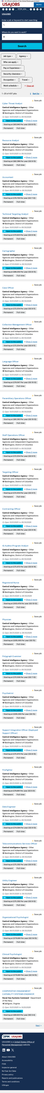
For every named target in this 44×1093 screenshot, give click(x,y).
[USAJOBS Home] (12, 4)
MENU (39, 5)
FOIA (4, 1064)
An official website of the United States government (22, 1)
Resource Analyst (10, 140)
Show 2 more (31, 121)
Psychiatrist (7, 693)
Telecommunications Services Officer (19, 843)
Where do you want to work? (14, 32)
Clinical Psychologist (12, 954)
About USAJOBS (8, 1057)
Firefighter (7, 770)
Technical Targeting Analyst (15, 214)
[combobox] (22, 25)
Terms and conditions (11, 1082)
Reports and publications (12, 1078)
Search (22, 46)
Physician (6, 619)
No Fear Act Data (9, 1071)
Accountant (7, 177)
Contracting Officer (11, 509)
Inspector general (9, 1067)
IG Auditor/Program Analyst (15, 546)
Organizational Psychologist (15, 917)
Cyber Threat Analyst (12, 103)
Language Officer (10, 361)
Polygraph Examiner (11, 656)
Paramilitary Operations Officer (16, 398)
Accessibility (7, 1060)
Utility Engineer (9, 880)
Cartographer (8, 251)
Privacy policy (7, 1075)
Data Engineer (9, 807)
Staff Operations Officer (13, 435)
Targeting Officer (10, 472)
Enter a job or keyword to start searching (19, 20)
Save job (38, 100)
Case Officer (8, 288)
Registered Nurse (10, 582)
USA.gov (5, 1085)
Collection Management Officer (17, 324)
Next (38, 1025)
